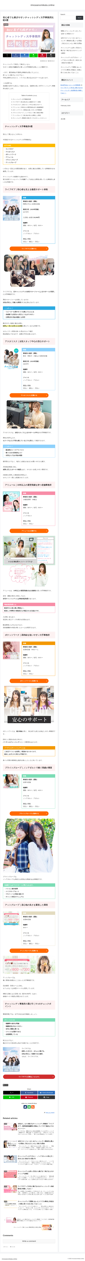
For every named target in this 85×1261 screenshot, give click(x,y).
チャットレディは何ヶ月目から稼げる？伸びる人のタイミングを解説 (71, 50)
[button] (51, 55)
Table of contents (27, 95)
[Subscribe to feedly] (29, 1107)
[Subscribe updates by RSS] (33, 1107)
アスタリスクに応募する (29, 395)
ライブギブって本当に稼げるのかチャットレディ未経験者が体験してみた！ (71, 90)
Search (62, 14)
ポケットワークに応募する (29, 681)
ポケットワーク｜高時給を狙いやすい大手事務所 (27, 110)
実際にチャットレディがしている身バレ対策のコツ (71, 32)
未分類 (6, 1085)
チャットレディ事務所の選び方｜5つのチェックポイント (30, 118)
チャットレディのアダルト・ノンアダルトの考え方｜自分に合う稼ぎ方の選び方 (71, 60)
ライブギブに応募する (29, 249)
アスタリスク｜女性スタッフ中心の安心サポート (27, 104)
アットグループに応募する (29, 951)
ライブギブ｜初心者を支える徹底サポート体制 (27, 102)
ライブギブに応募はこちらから (29, 1077)
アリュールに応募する (29, 531)
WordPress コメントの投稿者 (70, 85)
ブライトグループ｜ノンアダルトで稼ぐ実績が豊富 (28, 112)
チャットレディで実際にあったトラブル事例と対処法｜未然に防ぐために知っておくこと (71, 69)
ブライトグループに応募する (29, 813)
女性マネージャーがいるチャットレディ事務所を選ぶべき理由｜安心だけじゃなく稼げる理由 (71, 40)
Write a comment (29, 1241)
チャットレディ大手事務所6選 (22, 99)
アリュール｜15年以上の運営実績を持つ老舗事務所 (28, 107)
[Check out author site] (25, 1107)
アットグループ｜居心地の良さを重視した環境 (27, 115)
